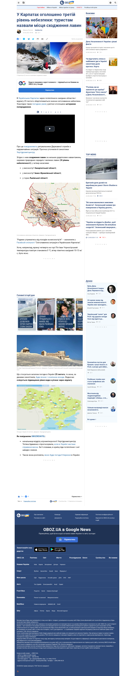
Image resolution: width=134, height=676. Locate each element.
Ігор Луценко (91, 294)
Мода (53, 611)
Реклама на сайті (39, 518)
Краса (48, 611)
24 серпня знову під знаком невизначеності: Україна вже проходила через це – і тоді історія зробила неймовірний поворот (97, 302)
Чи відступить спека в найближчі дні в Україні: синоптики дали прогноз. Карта (96, 63)
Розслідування (75, 558)
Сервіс (61, 584)
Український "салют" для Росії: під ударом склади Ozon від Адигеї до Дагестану (97, 316)
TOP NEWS (91, 154)
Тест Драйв (37, 584)
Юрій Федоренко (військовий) (96, 370)
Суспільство (38, 30)
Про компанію (38, 514)
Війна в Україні (52, 7)
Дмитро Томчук (92, 413)
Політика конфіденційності (104, 514)
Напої (43, 591)
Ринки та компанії (40, 597)
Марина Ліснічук (28, 30)
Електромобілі (47, 584)
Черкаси (62, 564)
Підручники (42, 577)
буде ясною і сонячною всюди (50, 377)
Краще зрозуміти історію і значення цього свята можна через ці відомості (100, 48)
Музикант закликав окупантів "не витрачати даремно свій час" (96, 100)
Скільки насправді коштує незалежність (97, 409)
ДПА (60, 577)
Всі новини (113, 558)
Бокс (56, 571)
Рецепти (36, 591)
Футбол (36, 571)
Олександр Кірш (92, 401)
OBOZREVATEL (38, 436)
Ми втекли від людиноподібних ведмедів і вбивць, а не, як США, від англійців (96, 395)
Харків (41, 564)
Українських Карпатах (29, 98)
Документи (58, 518)
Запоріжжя (48, 564)
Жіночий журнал (62, 611)
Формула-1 (63, 571)
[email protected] (41, 660)
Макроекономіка (53, 597)
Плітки (42, 611)
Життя (58, 558)
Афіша (36, 611)
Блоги (85, 558)
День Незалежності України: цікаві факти (101, 42)
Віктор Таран (91, 322)
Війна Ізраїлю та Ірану (66, 7)
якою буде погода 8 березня (57, 455)
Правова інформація (81, 514)
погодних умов (39, 104)
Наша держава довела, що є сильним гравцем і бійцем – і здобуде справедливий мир (100, 232)
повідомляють (30, 146)
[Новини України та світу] (53, 502)
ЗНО (64, 577)
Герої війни (40, 7)
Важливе (90, 13)
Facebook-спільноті (26, 242)
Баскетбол (44, 571)
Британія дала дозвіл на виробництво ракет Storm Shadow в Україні (101, 185)
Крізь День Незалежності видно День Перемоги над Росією (95, 288)
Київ (35, 564)
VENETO (79, 7)
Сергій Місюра (91, 387)
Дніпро (55, 564)
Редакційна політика (30, 501)
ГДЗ (35, 577)
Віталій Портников (93, 308)
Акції (55, 584)
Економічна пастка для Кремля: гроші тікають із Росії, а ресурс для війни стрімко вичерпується (97, 364)
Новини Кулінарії (52, 591)
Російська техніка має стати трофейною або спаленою (96, 381)
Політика (33, 558)
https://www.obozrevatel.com (85, 620)
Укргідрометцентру (26, 152)
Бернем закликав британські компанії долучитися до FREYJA (99, 192)
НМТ (69, 577)
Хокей (51, 571)
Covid (58, 604)
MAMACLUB (51, 604)
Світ (44, 558)
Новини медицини (40, 604)
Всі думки (91, 419)
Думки (89, 281)
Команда (57, 514)
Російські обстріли (90, 7)
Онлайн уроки (52, 577)
